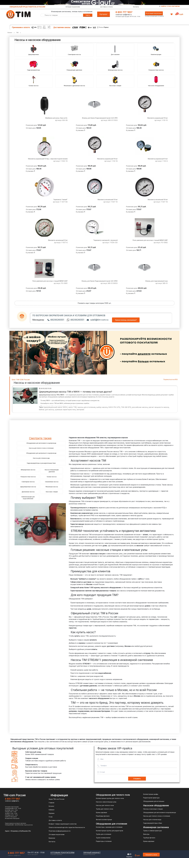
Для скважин (115, 54)
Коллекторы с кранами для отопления (109, 827)
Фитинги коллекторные (104, 819)
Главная (51, 802)
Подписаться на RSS (170, 379)
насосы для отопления (86, 407)
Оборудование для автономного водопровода (41, 443)
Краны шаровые (101, 812)
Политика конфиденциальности (59, 831)
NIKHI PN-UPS (114, 407)
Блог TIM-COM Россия (21, 380)
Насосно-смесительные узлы (106, 802)
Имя (101, 759)
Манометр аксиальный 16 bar (158, 199)
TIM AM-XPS (126, 407)
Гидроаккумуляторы (33, 70)
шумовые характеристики (65, 410)
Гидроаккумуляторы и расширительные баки (41, 463)
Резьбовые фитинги (102, 816)
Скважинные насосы (51, 481)
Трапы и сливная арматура (152, 830)
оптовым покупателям (62, 853)
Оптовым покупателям (73, 7)
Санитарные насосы (74, 54)
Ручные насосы (33, 85)
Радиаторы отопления (104, 841)
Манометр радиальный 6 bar (158, 159)
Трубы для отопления (103, 834)
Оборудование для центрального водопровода (41, 453)
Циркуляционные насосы (28, 486)
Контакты (136, 7)
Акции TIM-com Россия (56, 799)
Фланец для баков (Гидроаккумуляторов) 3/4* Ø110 (100, 118)
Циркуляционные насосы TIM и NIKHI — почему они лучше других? (75, 391)
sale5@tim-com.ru (99, 320)
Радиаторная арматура (151, 798)
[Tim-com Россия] (18, 14)
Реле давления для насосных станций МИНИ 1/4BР (150, 240)
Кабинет (52, 810)
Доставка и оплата (106, 7)
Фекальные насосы (52, 486)
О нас (51, 817)
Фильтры (146, 834)
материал (80, 410)
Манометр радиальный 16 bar (107, 159)
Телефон (103, 766)
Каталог (103, 14)
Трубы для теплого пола (104, 809)
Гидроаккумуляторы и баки (152, 823)
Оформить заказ (151, 855)
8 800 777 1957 (124, 12)
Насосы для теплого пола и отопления (41, 448)
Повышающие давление (74, 70)
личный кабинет (92, 853)
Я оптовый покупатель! (154, 13)
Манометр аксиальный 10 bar (108, 199)
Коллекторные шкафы (150, 794)
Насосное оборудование (156, 85)
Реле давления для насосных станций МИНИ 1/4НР (50, 281)
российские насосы (140, 407)
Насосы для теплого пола (105, 805)
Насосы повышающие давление (52, 470)
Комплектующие (156, 54)
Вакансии (52, 838)
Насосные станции (115, 85)
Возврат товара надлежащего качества (62, 824)
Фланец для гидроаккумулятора (156, 281)
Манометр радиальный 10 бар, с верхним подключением (48, 159)
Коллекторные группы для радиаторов (109, 830)
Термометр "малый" (60, 199)
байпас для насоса (46, 410)
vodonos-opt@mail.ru (124, 15)
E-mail (102, 772)
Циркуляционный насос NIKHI (55, 407)
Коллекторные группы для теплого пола (110, 798)
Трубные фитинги (149, 838)
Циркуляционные (33, 54)
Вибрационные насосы (115, 70)
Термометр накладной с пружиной (105, 240)
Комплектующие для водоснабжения (28, 497)
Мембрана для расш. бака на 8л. (56, 118)
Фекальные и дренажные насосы (74, 85)
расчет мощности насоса (159, 407)
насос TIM (72, 407)
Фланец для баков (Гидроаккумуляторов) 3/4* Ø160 (100, 281)
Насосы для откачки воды (41, 458)
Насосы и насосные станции (153, 809)
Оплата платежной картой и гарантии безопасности (67, 827)
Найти (88, 15)
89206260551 (57, 320)
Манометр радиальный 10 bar (157, 118)
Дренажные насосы (28, 491)
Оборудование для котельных (153, 801)
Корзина (51, 813)
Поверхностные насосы (156, 70)
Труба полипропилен (103, 838)
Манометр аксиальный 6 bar (58, 240)
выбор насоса (101, 407)
